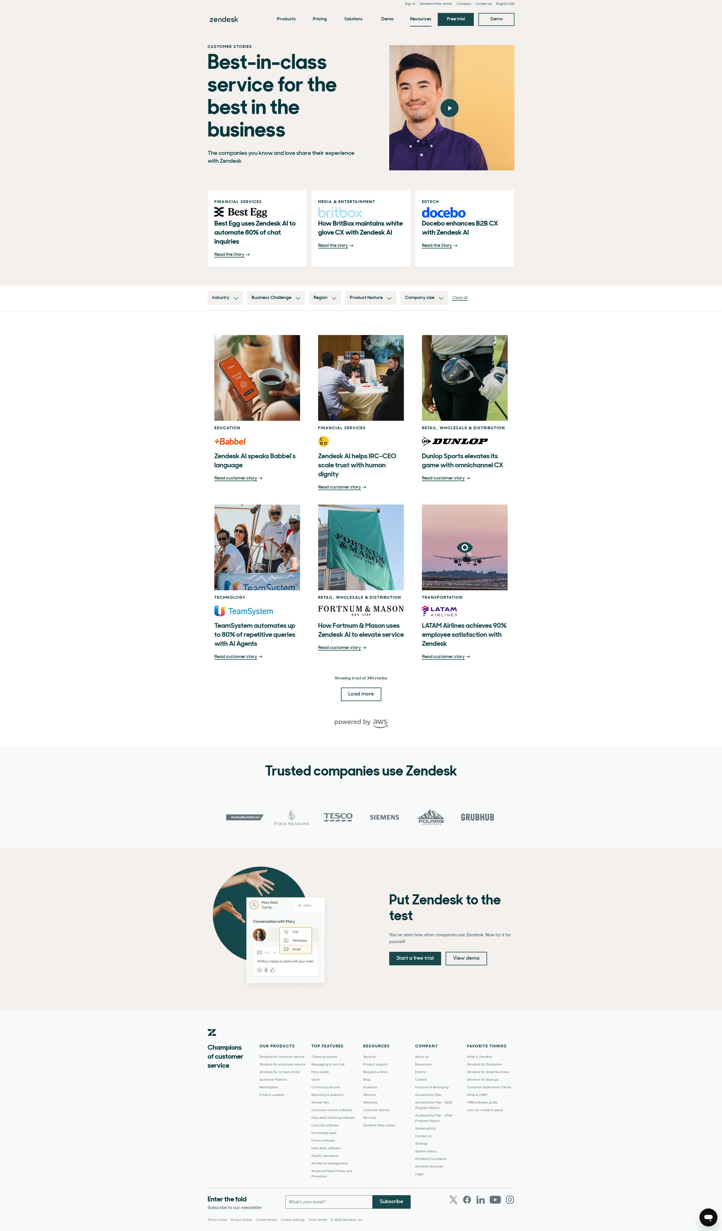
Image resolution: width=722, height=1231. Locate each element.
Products (286, 19)
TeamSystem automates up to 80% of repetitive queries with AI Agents (254, 635)
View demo (466, 958)
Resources (421, 19)
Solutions (353, 19)
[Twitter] (453, 1199)
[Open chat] (708, 1217)
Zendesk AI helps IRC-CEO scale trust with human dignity (357, 465)
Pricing (320, 19)
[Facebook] (467, 1199)
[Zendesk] (212, 1041)
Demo (387, 19)
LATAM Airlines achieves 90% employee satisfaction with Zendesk (464, 635)
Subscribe (391, 1201)
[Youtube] (495, 1199)
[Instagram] (509, 1199)
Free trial (456, 19)
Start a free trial (415, 958)
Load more (361, 694)
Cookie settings (293, 1220)
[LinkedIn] (480, 1199)
